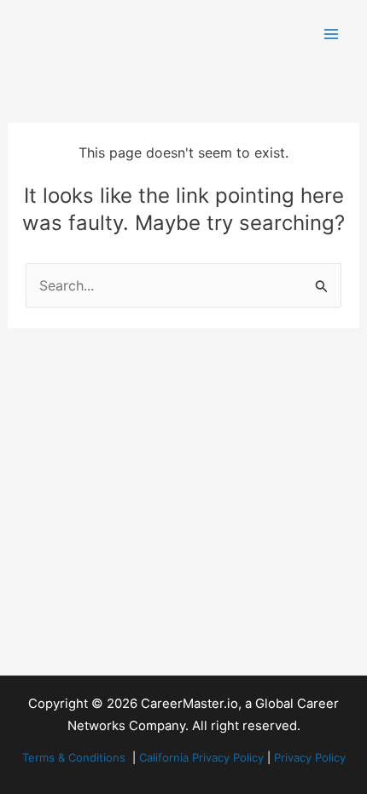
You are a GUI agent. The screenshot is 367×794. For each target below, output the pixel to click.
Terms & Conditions (73, 757)
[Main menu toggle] (331, 34)
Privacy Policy (310, 757)
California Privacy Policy (201, 757)
